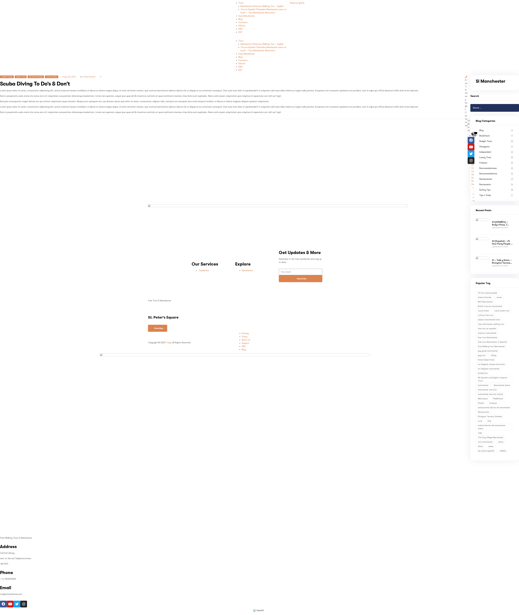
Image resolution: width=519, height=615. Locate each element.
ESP (240, 32)
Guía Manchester (246, 16)
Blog (240, 19)
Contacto (243, 22)
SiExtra (241, 25)
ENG (240, 29)
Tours (240, 3)
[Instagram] (471, 160)
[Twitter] (471, 153)
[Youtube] (471, 147)
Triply (168, 342)
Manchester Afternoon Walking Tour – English (261, 6)
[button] (259, 37)
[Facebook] (471, 140)
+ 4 (1, 579)
